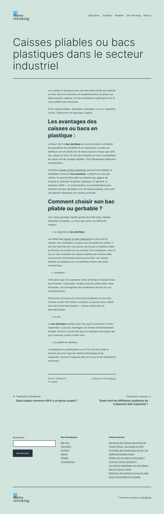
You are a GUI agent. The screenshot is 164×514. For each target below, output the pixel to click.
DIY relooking (134, 15)
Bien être (65, 443)
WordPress (146, 497)
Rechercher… (19, 437)
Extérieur (107, 15)
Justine (54, 381)
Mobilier (119, 15)
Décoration (94, 15)
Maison (147, 15)
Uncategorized (68, 462)
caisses (72, 170)
